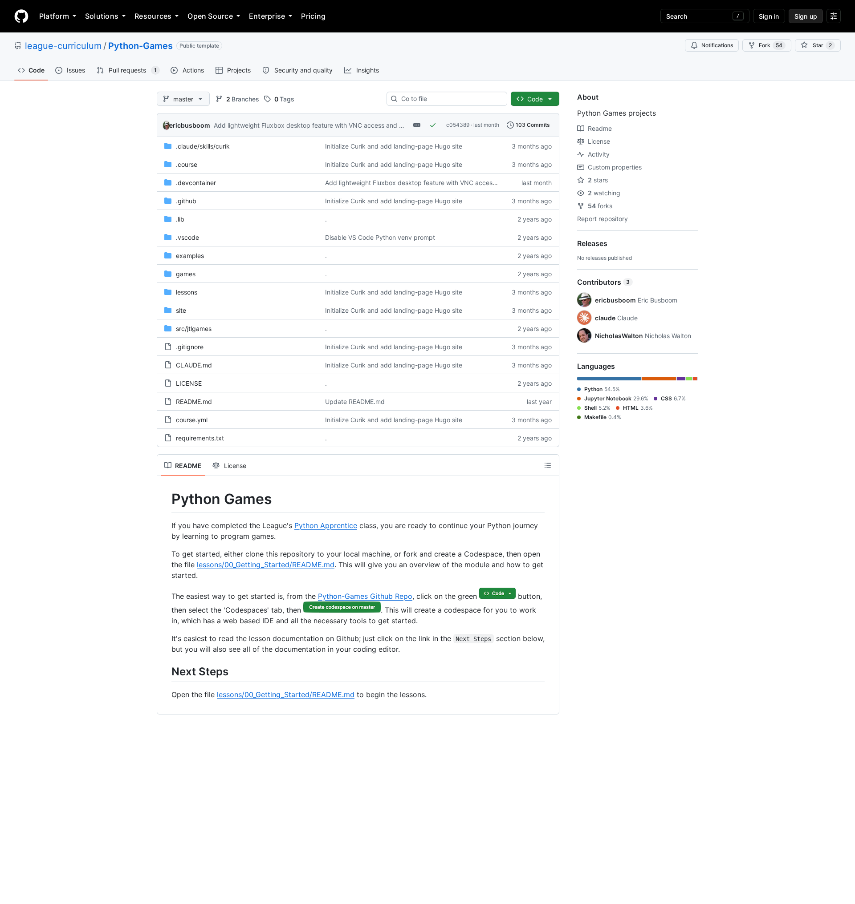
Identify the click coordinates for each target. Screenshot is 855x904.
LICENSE (189, 383)
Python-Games (140, 45)
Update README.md (355, 401)
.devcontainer (196, 182)
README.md (194, 401)
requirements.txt (200, 438)
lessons (186, 292)
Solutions (101, 16)
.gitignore (190, 347)
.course (186, 164)
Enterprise (267, 16)
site (181, 310)
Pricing (313, 16)
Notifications (717, 45)
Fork (770, 45)
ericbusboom (189, 125)
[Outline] (547, 465)
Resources (152, 16)
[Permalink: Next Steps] (165, 671)
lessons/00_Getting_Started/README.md (265, 564)
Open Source (210, 16)
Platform (54, 16)
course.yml (192, 420)
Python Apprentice (325, 525)
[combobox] (450, 98)
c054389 (457, 124)
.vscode (187, 237)
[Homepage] (21, 16)
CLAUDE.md (194, 365)
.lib (180, 219)
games (185, 274)
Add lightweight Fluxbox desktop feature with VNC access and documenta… (325, 125)
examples (190, 255)
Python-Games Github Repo (365, 596)
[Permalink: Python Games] (165, 499)
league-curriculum (63, 45)
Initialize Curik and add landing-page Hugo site (393, 146)
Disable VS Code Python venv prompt (380, 237)
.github (186, 201)
